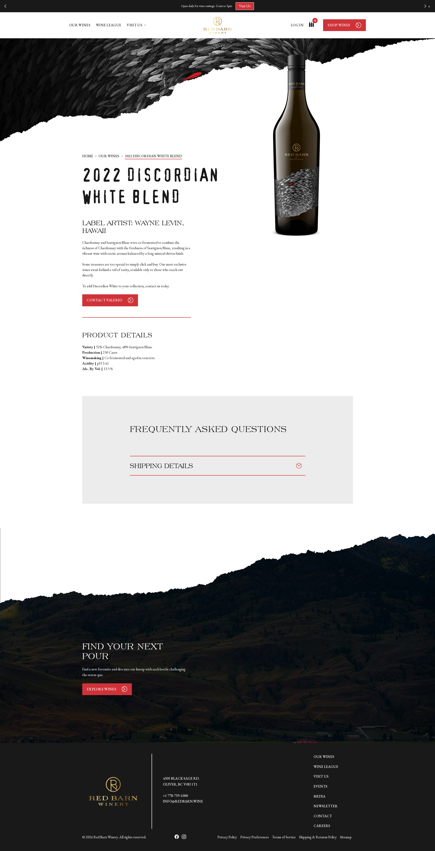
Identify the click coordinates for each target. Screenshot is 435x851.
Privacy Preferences (254, 837)
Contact (323, 816)
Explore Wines (101, 689)
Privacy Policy (227, 837)
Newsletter (326, 806)
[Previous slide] (5, 6)
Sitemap (346, 837)
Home (87, 156)
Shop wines (339, 25)
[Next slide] (425, 6)
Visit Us (245, 6)
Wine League (108, 25)
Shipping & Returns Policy (318, 837)
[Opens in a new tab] (176, 837)
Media (319, 796)
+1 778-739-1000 (175, 795)
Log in (297, 25)
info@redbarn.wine (183, 801)
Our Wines (79, 25)
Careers (322, 825)
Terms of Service (284, 837)
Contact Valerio (104, 300)
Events (320, 786)
